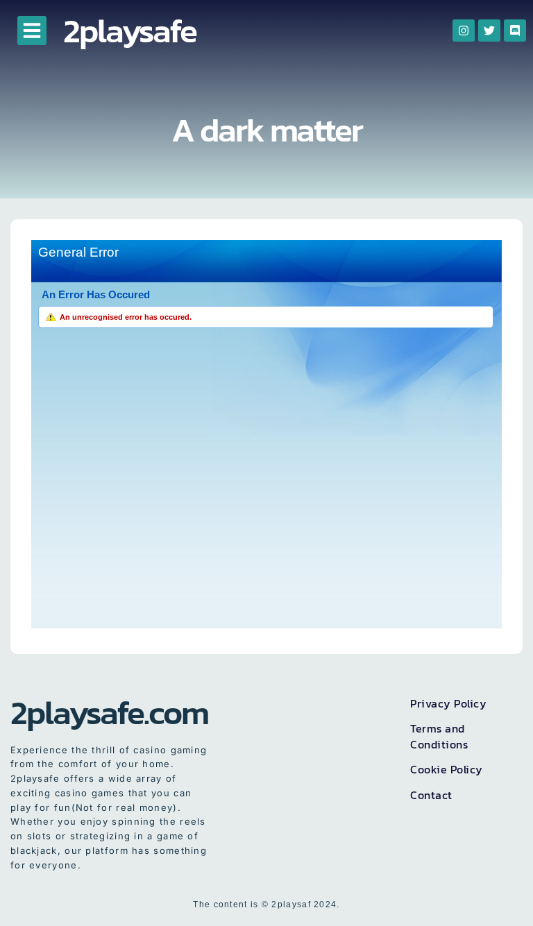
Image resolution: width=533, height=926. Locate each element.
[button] (31, 30)
